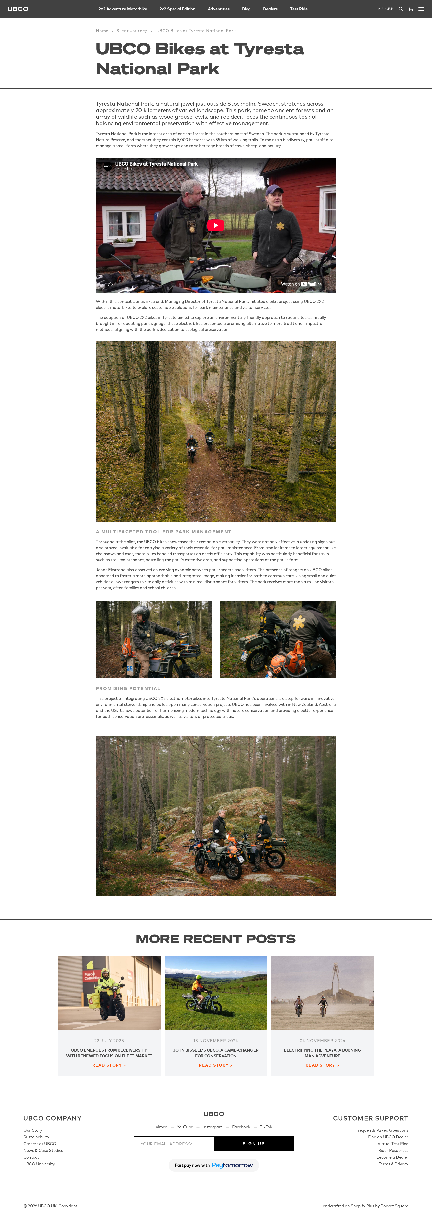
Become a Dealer (392, 1157)
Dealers (270, 8)
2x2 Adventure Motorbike (123, 8)
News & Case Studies (43, 1150)
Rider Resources (393, 1150)
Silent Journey (132, 30)
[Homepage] (18, 9)
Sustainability (37, 1136)
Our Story (33, 1130)
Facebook (241, 1126)
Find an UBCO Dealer (388, 1136)
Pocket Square (394, 1205)
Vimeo (162, 1126)
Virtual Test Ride (393, 1143)
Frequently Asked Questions (382, 1130)
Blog (246, 8)
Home (102, 30)
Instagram (212, 1126)
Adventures (219, 8)
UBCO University (39, 1163)
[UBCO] (214, 1114)
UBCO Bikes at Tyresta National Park (196, 30)
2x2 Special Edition (178, 8)
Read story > (109, 1065)
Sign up (254, 1143)
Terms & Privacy (393, 1163)
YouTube (185, 1126)
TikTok (266, 1126)
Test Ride (299, 8)
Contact (31, 1157)
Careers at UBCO (40, 1143)
